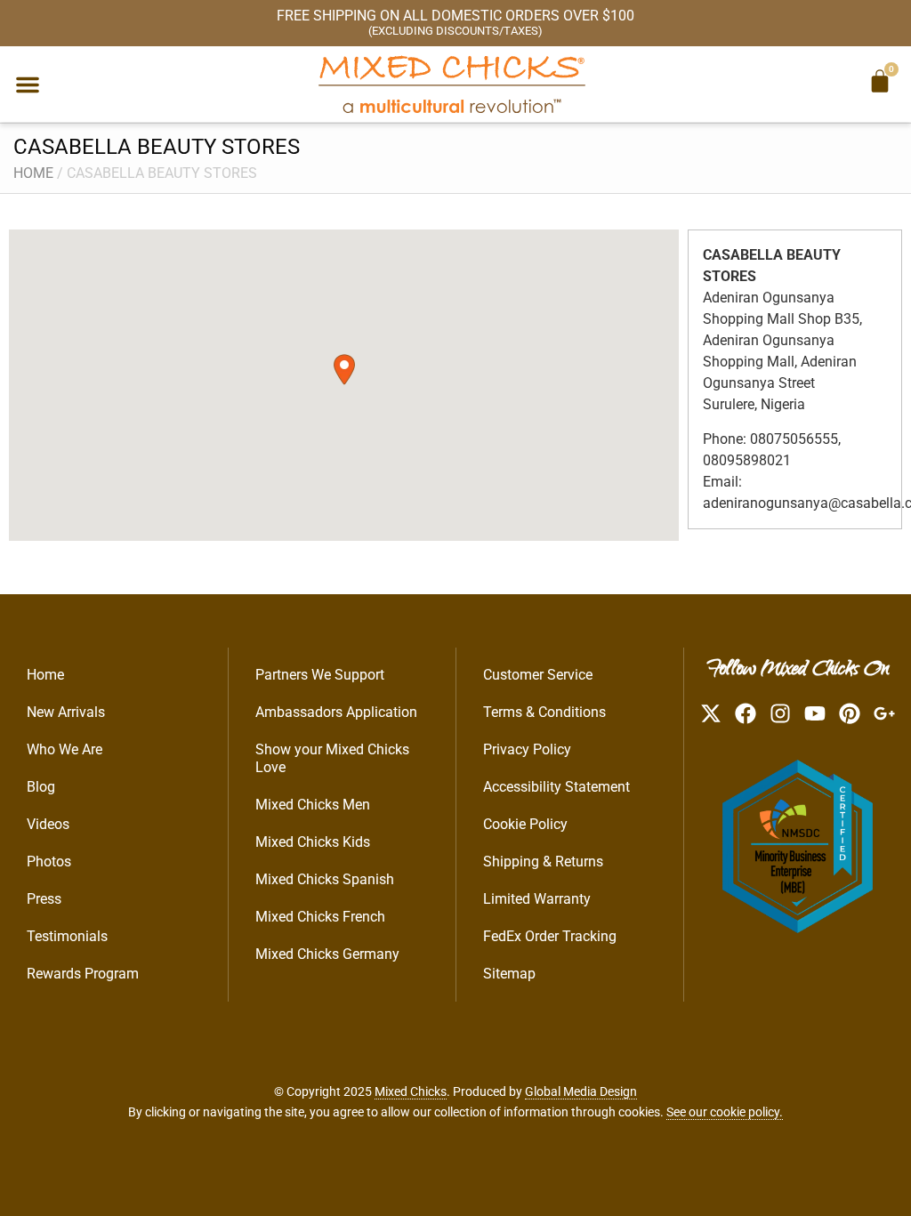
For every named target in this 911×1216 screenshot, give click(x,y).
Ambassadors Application (336, 712)
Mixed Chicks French (320, 916)
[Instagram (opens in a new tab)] (780, 713)
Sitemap (509, 973)
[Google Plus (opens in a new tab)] (884, 713)
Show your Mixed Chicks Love (332, 758)
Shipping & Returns (543, 861)
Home (33, 173)
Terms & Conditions (544, 712)
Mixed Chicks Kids (312, 841)
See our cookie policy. (724, 1112)
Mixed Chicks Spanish (324, 879)
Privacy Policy (527, 749)
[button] (27, 84)
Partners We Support (319, 674)
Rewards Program (83, 973)
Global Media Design (581, 1091)
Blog (41, 786)
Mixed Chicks (411, 1091)
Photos (49, 861)
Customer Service (538, 674)
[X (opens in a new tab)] (711, 713)
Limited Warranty (537, 898)
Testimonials (67, 936)
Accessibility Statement (556, 786)
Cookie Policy (525, 824)
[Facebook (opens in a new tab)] (745, 713)
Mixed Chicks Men (312, 804)
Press (44, 898)
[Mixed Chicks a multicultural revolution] (451, 84)
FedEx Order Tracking (550, 936)
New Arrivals (66, 712)
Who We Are (64, 749)
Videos (48, 824)
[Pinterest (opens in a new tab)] (849, 713)
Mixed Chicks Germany (327, 954)
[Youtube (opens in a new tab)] (815, 713)
